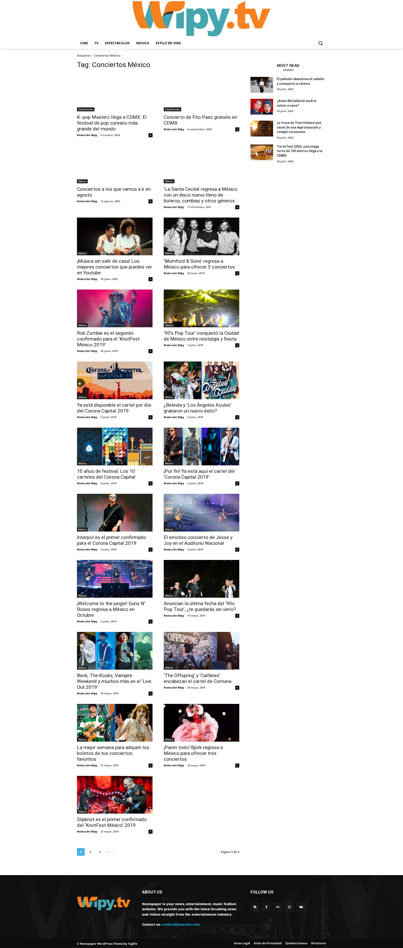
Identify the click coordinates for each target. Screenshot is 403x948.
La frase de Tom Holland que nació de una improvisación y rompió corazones (299, 127)
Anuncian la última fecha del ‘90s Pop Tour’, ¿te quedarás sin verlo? (200, 606)
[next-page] (110, 852)
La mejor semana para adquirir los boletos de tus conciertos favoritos (113, 753)
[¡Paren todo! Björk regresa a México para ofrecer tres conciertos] (201, 723)
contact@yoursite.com (181, 924)
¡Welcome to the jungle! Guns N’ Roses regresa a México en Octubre (111, 609)
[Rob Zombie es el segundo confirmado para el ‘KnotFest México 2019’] (115, 308)
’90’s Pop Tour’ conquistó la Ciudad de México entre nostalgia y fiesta (201, 336)
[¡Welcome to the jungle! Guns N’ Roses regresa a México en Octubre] (115, 579)
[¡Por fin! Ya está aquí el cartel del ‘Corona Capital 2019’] (201, 446)
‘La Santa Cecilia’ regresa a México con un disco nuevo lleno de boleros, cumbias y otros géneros (200, 195)
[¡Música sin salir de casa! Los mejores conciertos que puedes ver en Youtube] (115, 236)
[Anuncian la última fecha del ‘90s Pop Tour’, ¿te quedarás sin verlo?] (201, 579)
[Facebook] (266, 907)
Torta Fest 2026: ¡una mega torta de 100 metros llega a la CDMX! (299, 151)
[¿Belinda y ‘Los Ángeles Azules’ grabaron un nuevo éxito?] (201, 380)
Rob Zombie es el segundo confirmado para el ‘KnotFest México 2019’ (108, 339)
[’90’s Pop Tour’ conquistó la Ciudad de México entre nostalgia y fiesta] (201, 308)
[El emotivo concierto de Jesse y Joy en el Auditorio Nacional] (201, 513)
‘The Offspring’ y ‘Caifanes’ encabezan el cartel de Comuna (197, 678)
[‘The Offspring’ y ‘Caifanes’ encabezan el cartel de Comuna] (201, 651)
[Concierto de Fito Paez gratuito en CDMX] (201, 92)
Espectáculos (85, 109)
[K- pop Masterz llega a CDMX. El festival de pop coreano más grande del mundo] (115, 92)
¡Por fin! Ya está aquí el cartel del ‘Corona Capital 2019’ (199, 474)
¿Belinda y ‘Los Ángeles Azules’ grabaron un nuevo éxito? (197, 408)
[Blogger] (255, 907)
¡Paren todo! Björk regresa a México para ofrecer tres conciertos (193, 753)
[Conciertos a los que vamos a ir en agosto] (115, 164)
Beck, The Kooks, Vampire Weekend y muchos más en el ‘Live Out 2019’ (114, 681)
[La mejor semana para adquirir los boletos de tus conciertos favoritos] (115, 723)
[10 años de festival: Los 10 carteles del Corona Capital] (115, 446)
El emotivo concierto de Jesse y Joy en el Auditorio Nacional (198, 540)
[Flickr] (277, 907)
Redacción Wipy (87, 135)
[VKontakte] (301, 907)
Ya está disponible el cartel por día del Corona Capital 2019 (114, 408)
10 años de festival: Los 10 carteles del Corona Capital (106, 474)
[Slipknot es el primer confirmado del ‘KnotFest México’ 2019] (115, 795)
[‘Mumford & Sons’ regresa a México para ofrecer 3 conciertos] (201, 236)
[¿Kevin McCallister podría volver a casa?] (261, 107)
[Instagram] (289, 907)
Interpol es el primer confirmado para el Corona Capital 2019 (111, 540)
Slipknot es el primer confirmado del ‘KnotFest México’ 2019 (112, 822)
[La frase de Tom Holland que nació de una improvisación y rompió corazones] (261, 128)
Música (82, 181)
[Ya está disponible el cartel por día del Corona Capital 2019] (115, 380)
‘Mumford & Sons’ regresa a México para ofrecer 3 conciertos (199, 264)
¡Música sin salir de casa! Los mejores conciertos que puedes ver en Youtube (114, 267)
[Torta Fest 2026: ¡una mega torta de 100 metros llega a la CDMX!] (261, 152)
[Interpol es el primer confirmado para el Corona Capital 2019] (115, 513)
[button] (320, 43)
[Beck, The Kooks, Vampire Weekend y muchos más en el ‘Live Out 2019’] (115, 651)
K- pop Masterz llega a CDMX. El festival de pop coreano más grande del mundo (112, 123)
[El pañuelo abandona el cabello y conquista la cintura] (261, 85)
